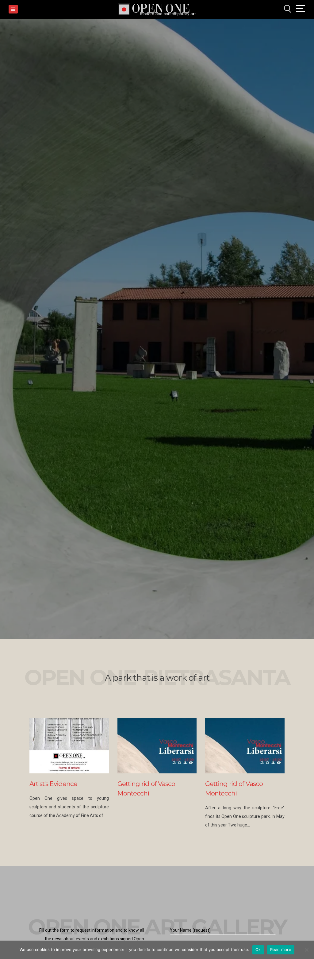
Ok (258, 949)
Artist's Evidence (53, 784)
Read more (280, 949)
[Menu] (13, 9)
